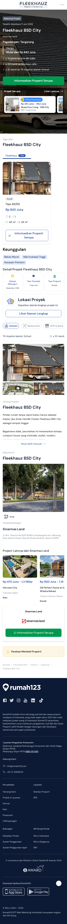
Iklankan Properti (42, 791)
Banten (34, 665)
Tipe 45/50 (12, 204)
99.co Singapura (41, 841)
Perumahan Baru (20, 665)
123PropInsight (10, 821)
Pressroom (8, 815)
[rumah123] (33, 688)
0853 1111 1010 (31, 751)
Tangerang (45, 665)
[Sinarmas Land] (33, 621)
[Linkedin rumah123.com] (33, 700)
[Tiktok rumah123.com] (41, 700)
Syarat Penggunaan (12, 841)
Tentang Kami (9, 791)
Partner (6, 803)
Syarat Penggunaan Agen (15, 847)
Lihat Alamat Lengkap (33, 313)
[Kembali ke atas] (59, 883)
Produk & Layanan (11, 797)
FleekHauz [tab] (14, 155)
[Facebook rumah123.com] (5, 700)
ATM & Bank (56, 325)
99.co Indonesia (41, 835)
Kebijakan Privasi (11, 835)
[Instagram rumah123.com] (18, 700)
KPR (35, 797)
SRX (35, 847)
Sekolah (13, 325)
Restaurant (33, 325)
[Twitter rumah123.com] (12, 700)
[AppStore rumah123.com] (14, 891)
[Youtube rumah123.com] (25, 700)
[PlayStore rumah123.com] (38, 891)
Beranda (6, 665)
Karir (5, 809)
